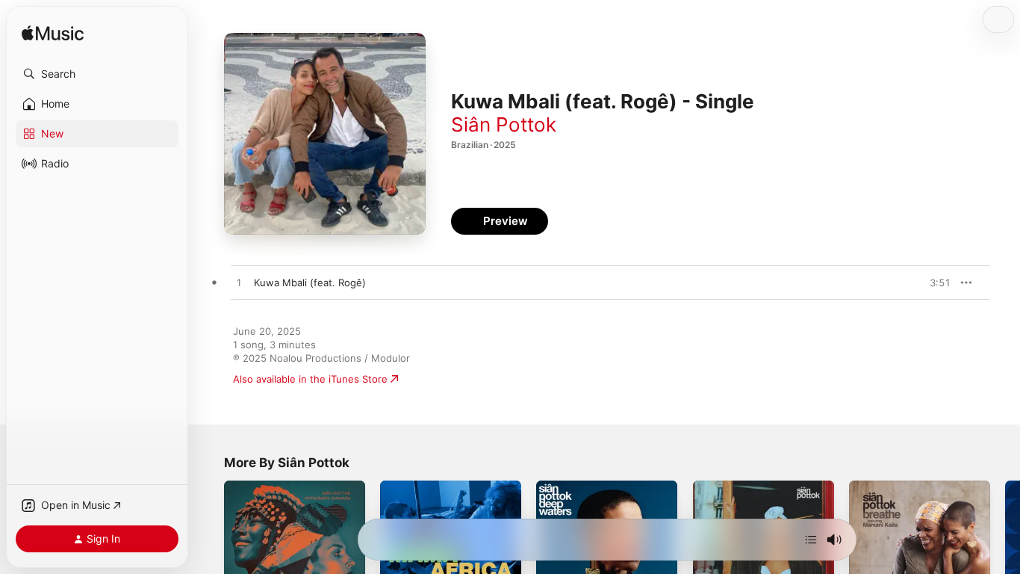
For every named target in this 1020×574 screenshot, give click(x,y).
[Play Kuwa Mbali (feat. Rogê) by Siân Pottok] (239, 283)
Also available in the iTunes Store (310, 379)
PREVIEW (934, 282)
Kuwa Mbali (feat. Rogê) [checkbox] (310, 282)
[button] (97, 74)
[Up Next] (811, 539)
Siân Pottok (503, 124)
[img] (53, 34)
